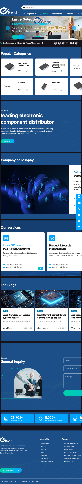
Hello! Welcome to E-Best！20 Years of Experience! (21, 43)
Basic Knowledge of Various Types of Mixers (16, 316)
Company (43, 455)
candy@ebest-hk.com (14, 264)
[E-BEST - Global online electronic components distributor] (6, 439)
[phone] (79, 209)
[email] (79, 203)
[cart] (79, 215)
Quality (42, 452)
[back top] (79, 227)
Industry (43, 449)
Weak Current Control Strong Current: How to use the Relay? (51, 318)
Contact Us (44, 458)
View (19, 71)
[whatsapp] (79, 197)
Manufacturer (57, 14)
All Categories (28, 14)
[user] (79, 221)
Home (44, 14)
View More (7, 328)
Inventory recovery (46, 461)
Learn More (18, 37)
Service (70, 14)
